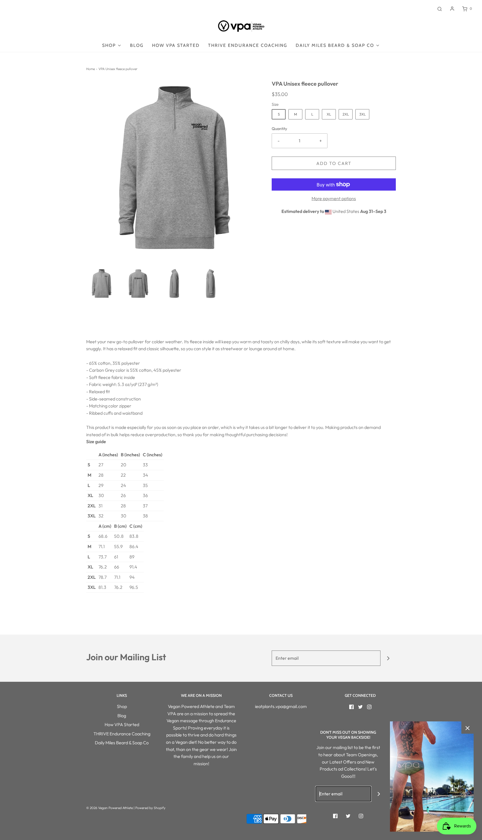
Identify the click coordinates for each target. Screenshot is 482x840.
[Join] (388, 658)
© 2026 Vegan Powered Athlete (109, 808)
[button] (101, 283)
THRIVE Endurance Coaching (247, 45)
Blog (137, 45)
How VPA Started (176, 45)
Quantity (279, 128)
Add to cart (333, 163)
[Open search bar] (440, 9)
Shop (122, 706)
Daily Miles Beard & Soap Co (122, 742)
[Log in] (452, 8)
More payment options (334, 198)
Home (90, 69)
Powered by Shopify (150, 808)
